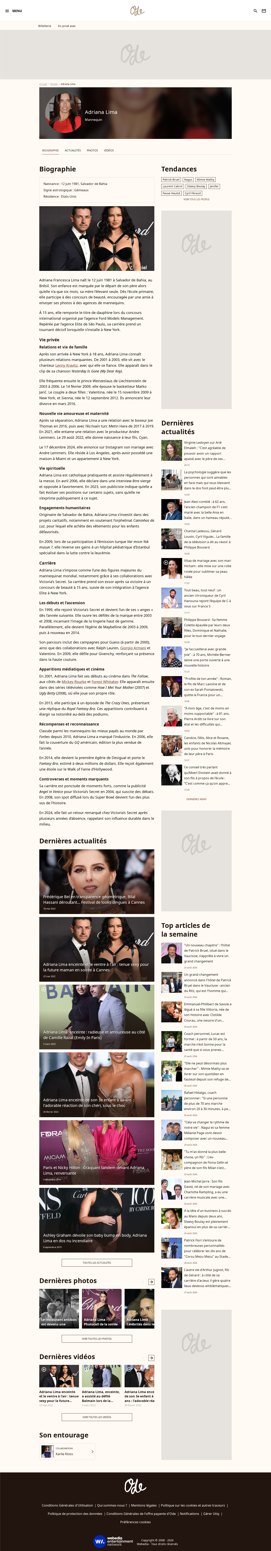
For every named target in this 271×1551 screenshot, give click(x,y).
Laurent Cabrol (173, 186)
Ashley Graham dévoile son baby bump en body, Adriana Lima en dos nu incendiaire (95, 1238)
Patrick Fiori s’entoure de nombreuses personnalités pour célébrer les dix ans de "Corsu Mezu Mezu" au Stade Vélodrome (206, 1251)
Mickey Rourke (74, 681)
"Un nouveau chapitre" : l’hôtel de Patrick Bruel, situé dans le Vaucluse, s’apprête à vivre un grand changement (207, 953)
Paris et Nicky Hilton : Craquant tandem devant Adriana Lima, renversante (93, 1170)
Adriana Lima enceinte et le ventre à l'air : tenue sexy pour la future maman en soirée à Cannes (96, 967)
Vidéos (109, 150)
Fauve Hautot (171, 193)
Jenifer (214, 186)
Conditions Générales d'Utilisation (67, 1505)
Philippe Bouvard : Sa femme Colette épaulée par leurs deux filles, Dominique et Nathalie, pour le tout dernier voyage (207, 628)
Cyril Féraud (193, 193)
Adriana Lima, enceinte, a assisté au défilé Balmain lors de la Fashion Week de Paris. (101, 1396)
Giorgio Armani (133, 648)
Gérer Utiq (211, 1514)
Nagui (188, 179)
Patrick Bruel (171, 179)
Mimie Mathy (205, 179)
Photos (92, 150)
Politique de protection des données (75, 1514)
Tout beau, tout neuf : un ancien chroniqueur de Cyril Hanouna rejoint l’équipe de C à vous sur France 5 (207, 598)
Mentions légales (144, 1505)
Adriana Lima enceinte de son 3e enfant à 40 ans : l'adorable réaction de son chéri (144, 1396)
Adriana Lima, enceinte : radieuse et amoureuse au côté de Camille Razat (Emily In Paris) (94, 1034)
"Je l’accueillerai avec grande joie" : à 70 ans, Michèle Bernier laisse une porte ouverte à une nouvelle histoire (207, 657)
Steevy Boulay (196, 186)
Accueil (43, 84)
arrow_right (151, 1281)
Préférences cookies (135, 1522)
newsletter (263, 11)
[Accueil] (137, 11)
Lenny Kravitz (66, 365)
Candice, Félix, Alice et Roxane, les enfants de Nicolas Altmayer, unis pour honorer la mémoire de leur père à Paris (207, 746)
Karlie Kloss (64, 1454)
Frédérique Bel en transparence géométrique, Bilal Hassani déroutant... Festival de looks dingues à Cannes (94, 899)
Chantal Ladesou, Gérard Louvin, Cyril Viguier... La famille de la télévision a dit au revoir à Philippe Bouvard (207, 539)
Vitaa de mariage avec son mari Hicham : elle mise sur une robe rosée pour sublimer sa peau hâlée (207, 568)
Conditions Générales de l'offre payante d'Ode (141, 1514)
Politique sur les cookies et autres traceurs (193, 1505)
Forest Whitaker (105, 681)
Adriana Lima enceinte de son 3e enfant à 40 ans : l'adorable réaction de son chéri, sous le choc (88, 1102)
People (54, 84)
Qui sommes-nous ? (112, 1505)
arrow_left (143, 1281)
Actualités (73, 150)
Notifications (189, 1514)
